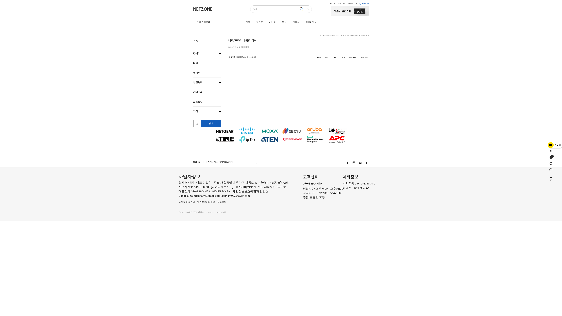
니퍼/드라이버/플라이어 (358, 35)
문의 (284, 22)
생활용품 (331, 35)
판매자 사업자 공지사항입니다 (219, 161)
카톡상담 (365, 3)
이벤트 (272, 22)
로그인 (332, 3)
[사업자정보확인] (222, 187)
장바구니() (352, 3)
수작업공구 (341, 35)
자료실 (296, 22)
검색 (211, 123)
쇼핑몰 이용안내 (187, 202)
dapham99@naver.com (235, 196)
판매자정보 (311, 22)
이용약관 (221, 202)
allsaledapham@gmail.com (204, 196)
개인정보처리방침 (206, 202)
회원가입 (341, 3)
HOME (322, 35)
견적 (248, 22)
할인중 (259, 22)
